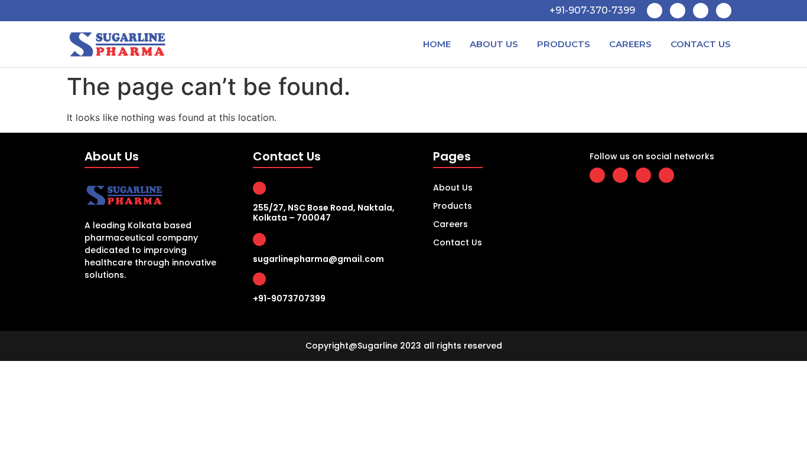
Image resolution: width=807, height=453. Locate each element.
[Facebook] (654, 10)
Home (437, 44)
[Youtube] (700, 10)
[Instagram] (723, 10)
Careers (630, 44)
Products (563, 44)
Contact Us (701, 44)
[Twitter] (677, 10)
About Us (494, 44)
